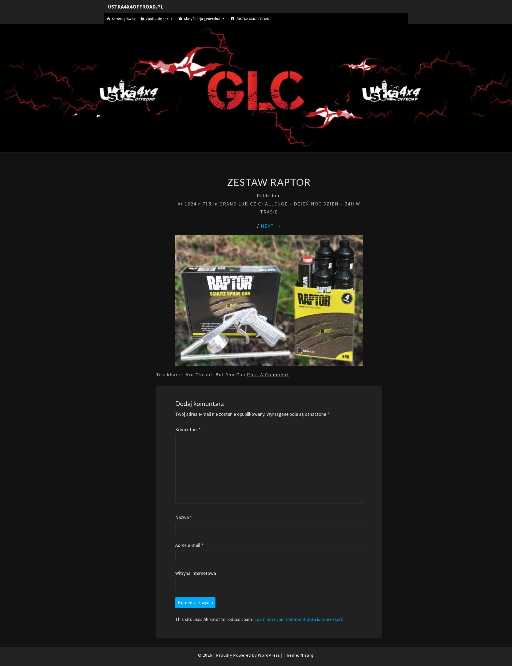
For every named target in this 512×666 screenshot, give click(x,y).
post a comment (268, 375)
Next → (271, 226)
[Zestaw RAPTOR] (269, 302)
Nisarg (307, 655)
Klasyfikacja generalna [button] (202, 18)
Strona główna (123, 18)
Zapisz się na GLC (159, 18)
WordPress (269, 655)
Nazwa (183, 517)
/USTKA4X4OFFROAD (252, 18)
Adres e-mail (189, 545)
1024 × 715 (198, 204)
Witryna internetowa (195, 573)
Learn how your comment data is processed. (298, 619)
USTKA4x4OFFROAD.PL (135, 6)
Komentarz (188, 429)
